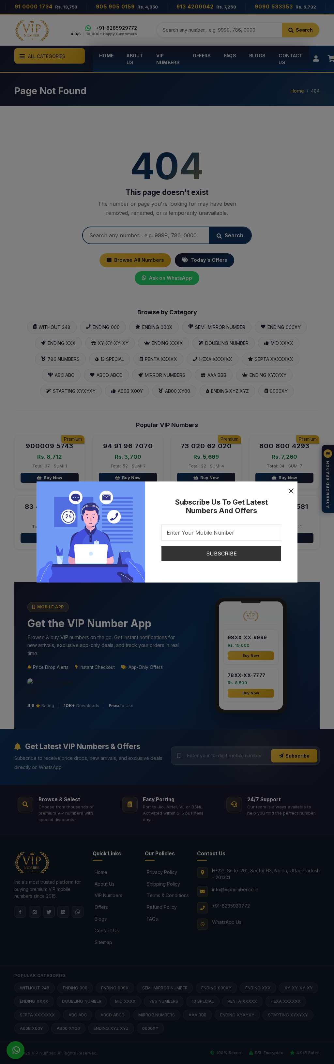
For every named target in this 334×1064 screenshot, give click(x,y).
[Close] (290, 488)
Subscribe (221, 553)
